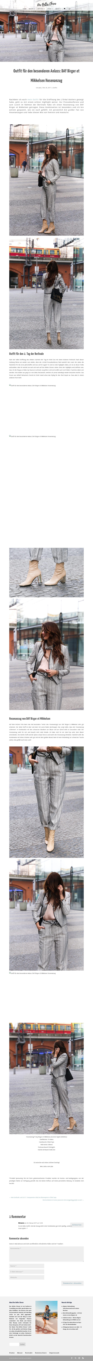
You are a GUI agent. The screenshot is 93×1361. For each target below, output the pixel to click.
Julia (40, 88)
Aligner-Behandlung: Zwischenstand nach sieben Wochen (71, 1308)
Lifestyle (40, 9)
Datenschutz (41, 1353)
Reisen (31, 9)
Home (25, 9)
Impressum (54, 1353)
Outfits (55, 88)
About (57, 9)
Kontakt (29, 1353)
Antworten (77, 1225)
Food (49, 9)
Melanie (21, 1223)
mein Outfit (33, 99)
